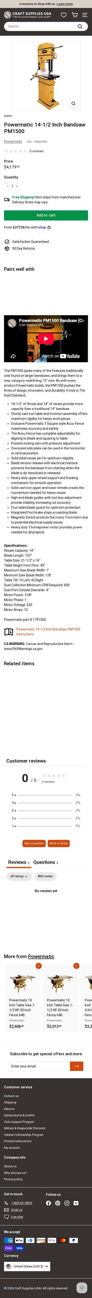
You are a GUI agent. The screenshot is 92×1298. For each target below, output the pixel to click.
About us (10, 1166)
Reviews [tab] (18, 862)
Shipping (10, 1102)
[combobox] (46, 26)
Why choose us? (15, 1173)
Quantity (11, 177)
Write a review (59, 843)
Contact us (11, 1096)
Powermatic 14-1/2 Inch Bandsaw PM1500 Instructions (48, 631)
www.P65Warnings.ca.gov (23, 649)
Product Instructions (17, 1141)
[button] (46, 795)
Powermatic (13, 141)
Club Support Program (19, 1122)
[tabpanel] (46, 907)
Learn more (73, 4)
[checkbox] (45, 876)
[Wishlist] (63, 15)
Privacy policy (13, 1179)
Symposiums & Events (19, 1115)
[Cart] (74, 15)
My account (12, 1147)
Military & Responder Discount (24, 1128)
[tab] (45, 862)
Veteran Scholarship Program (24, 1135)
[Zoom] (73, 103)
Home (8, 116)
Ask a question (34, 843)
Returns (9, 1109)
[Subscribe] (76, 1066)
